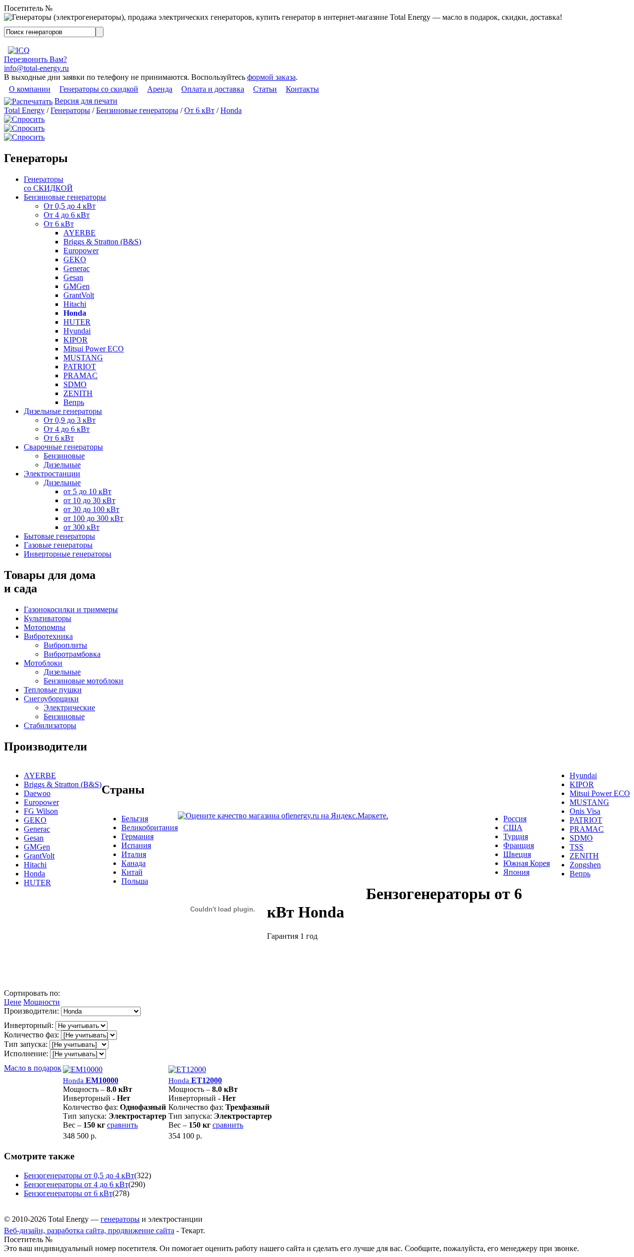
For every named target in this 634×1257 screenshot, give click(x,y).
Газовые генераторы (58, 545)
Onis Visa (585, 811)
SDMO (75, 384)
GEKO (74, 259)
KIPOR (75, 340)
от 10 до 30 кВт (89, 500)
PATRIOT (79, 366)
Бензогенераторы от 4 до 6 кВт (76, 1184)
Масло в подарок (32, 1068)
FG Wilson (41, 811)
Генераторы (70, 110)
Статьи (265, 89)
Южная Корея (526, 863)
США (513, 827)
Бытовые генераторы (59, 536)
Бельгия (134, 818)
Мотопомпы (44, 627)
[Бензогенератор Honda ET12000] (187, 1069)
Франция (518, 845)
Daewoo (37, 793)
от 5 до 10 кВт (87, 491)
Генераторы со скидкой (98, 89)
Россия (515, 818)
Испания (136, 845)
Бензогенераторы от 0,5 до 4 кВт (79, 1175)
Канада (133, 863)
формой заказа (271, 77)
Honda (231, 110)
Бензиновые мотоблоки (83, 681)
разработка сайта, (77, 1230)
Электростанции (52, 473)
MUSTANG (83, 357)
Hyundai (77, 331)
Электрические (69, 707)
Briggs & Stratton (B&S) (102, 241)
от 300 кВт (81, 527)
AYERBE (79, 233)
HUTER (77, 322)
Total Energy (24, 110)
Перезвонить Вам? (35, 59)
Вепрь (73, 402)
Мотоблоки (43, 663)
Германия (137, 836)
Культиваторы (47, 618)
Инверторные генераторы (67, 554)
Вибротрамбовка (72, 654)
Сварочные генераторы (63, 447)
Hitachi (74, 304)
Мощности (41, 1002)
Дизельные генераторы (63, 411)
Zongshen (585, 864)
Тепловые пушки (53, 690)
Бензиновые (64, 456)
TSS (576, 847)
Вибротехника (48, 636)
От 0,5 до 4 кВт (70, 206)
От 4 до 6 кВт (67, 215)
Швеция (517, 854)
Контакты (302, 89)
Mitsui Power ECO (93, 348)
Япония (516, 872)
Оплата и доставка (212, 89)
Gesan (73, 277)
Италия (133, 854)
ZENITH (78, 393)
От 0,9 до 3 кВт (70, 420)
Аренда (159, 89)
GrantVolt (78, 295)
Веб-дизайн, (25, 1230)
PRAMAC (80, 375)
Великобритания (149, 827)
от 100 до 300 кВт (93, 518)
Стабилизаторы (50, 725)
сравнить (122, 1125)
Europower (81, 250)
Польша (134, 881)
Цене (12, 1002)
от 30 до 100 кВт (91, 509)
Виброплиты (65, 645)
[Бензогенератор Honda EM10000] (83, 1069)
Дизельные (62, 464)
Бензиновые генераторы (137, 110)
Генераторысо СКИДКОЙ (48, 183)
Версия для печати (85, 101)
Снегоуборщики (51, 698)
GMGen (76, 286)
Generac (76, 268)
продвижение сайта (141, 1230)
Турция (515, 836)
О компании (30, 89)
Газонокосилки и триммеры (71, 609)
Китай (132, 872)
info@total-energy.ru (36, 68)
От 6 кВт (199, 110)
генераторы (120, 1219)
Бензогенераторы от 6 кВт (68, 1193)
